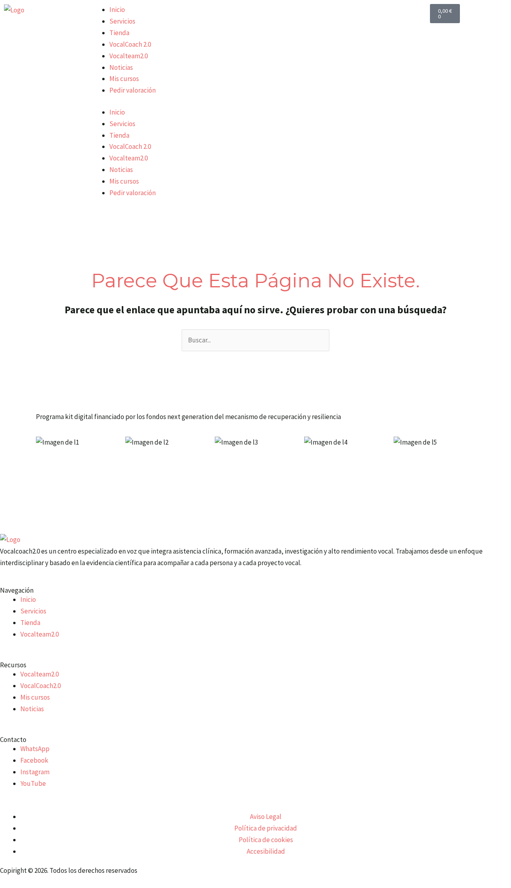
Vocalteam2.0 (128, 55)
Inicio (117, 9)
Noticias (121, 67)
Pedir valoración (132, 90)
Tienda (119, 32)
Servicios (122, 21)
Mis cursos (124, 78)
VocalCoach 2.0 (130, 44)
